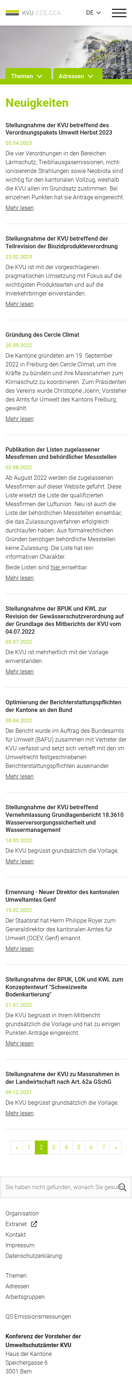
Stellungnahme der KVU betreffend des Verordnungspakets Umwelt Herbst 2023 (59, 129)
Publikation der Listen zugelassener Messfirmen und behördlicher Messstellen (61, 453)
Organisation (22, 1213)
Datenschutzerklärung (34, 1255)
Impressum (20, 1245)
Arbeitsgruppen (25, 1296)
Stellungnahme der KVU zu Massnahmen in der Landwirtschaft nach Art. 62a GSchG (63, 1078)
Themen (16, 1275)
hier (56, 567)
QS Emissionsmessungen (38, 1316)
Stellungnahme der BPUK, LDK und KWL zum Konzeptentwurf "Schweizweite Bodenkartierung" (64, 987)
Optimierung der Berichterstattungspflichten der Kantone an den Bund (63, 706)
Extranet (16, 1224)
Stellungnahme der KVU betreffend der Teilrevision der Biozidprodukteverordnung (62, 242)
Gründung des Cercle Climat (42, 334)
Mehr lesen (20, 207)
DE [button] (90, 13)
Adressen (17, 1286)
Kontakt (16, 1234)
